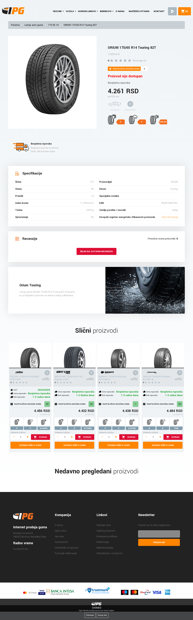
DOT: (16, 390)
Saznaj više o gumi (30, 445)
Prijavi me (159, 542)
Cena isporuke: (20, 393)
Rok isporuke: (19, 397)
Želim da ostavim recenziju (96, 251)
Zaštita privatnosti (105, 530)
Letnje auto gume (34, 25)
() (186, 11)
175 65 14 (53, 25)
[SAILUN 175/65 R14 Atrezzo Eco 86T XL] (163, 355)
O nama (120, 11)
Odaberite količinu (18, 432)
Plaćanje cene (103, 525)
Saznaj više (102, 615)
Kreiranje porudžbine (106, 536)
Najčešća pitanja (139, 11)
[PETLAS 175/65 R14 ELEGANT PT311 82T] (30, 355)
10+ (47, 404)
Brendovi (105, 11)
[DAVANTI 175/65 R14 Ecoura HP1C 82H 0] (118, 355)
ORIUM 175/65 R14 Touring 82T (80, 25)
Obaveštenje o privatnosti (109, 553)
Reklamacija (102, 542)
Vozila (70, 11)
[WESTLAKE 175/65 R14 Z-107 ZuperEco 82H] (74, 355)
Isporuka (59, 536)
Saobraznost (61, 542)
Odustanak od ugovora (66, 547)
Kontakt (159, 11)
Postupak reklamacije (66, 553)
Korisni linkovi (87, 11)
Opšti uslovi (60, 530)
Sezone (57, 11)
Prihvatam (90, 615)
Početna (15, 25)
